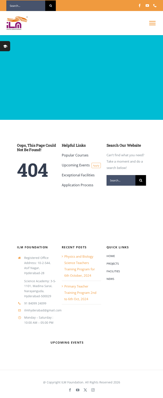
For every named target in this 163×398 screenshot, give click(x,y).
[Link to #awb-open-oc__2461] (5, 46)
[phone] (155, 5)
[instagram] (93, 390)
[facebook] (139, 5)
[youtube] (147, 5)
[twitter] (85, 390)
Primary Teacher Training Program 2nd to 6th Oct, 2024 (80, 292)
